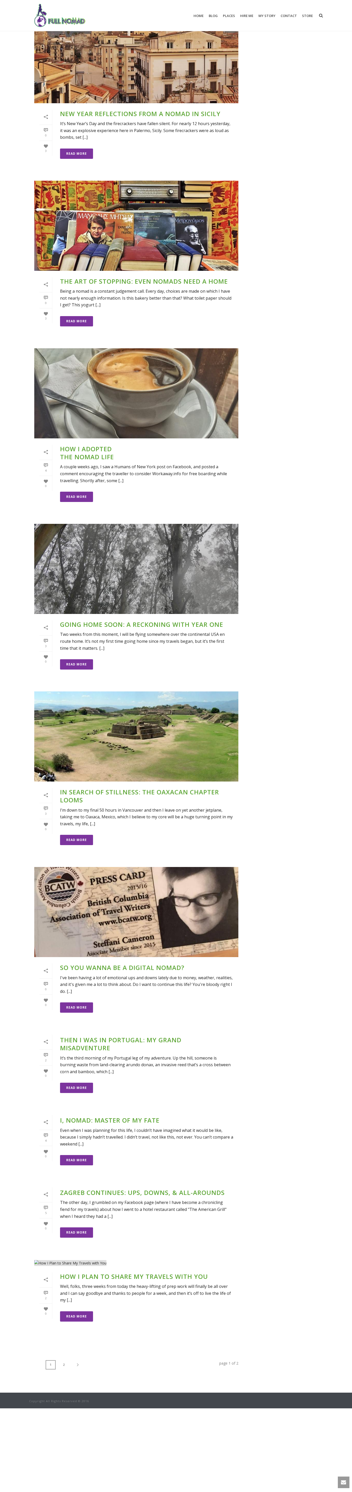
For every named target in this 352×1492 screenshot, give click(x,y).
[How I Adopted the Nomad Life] (136, 393)
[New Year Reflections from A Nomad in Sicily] (136, 58)
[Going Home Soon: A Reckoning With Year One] (136, 569)
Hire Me (246, 15)
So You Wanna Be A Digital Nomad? (122, 967)
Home (199, 15)
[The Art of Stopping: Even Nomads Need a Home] (136, 226)
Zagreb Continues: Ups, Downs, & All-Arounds (142, 1192)
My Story (266, 15)
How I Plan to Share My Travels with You (134, 1276)
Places (229, 15)
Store (307, 15)
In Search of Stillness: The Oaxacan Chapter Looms (139, 796)
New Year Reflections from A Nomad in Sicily (140, 113)
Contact (289, 15)
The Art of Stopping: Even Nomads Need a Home (144, 281)
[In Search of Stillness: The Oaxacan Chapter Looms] (136, 736)
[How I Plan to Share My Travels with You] (136, 1263)
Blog (213, 15)
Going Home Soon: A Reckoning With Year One (141, 624)
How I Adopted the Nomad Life (87, 453)
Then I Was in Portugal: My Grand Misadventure (120, 1044)
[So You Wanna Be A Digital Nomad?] (136, 912)
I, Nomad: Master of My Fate (110, 1120)
